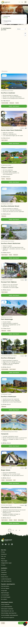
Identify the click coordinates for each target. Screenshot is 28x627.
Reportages (4, 560)
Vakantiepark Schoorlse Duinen (11, 507)
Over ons (3, 556)
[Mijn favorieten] (20, 2)
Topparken (4, 572)
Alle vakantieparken (6, 581)
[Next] (25, 83)
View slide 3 (15, 87)
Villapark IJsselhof (7, 167)
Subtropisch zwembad (7, 608)
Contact (3, 565)
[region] (14, 52)
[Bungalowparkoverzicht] (5, 2)
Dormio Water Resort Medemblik (11, 130)
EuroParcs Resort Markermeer (10, 243)
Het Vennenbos (5, 586)
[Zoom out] (25, 35)
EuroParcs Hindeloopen (8, 396)
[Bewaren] (24, 76)
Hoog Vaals (4, 590)
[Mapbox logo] (4, 71)
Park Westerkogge (7, 319)
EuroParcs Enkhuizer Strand (10, 206)
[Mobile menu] (25, 2)
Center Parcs (4, 576)
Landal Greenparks (6, 579)
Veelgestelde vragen (6, 563)
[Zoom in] (25, 33)
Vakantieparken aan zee (7, 611)
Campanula (4, 434)
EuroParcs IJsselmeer (8, 93)
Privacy (3, 552)
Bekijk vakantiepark (14, 106)
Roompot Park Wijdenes (9, 282)
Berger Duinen (5, 470)
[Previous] (3, 83)
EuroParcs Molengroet (8, 358)
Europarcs (4, 574)
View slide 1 (12, 87)
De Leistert (4, 599)
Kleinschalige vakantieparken (8, 613)
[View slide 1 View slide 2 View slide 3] (14, 81)
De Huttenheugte (5, 597)
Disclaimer (4, 554)
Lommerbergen (5, 595)
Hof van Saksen (5, 588)
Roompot (3, 570)
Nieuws (3, 558)
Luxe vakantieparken (6, 606)
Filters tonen (22, 623)
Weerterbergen (5, 592)
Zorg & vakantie (5, 604)
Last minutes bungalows (7, 617)
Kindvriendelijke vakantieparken (9, 615)
